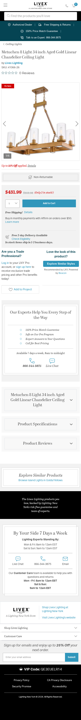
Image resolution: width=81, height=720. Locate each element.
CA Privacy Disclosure (59, 680)
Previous (4, 123)
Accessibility (59, 686)
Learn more (12, 222)
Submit (72, 657)
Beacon (62, 273)
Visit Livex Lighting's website (59, 617)
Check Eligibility (21, 239)
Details (32, 166)
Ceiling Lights (13, 44)
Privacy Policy (21, 680)
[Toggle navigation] (6, 5)
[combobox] (40, 16)
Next (77, 123)
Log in (5, 262)
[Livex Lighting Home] (40, 5)
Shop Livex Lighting (16, 628)
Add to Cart (49, 203)
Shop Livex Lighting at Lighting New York (55, 609)
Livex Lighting (14, 63)
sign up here (23, 266)
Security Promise (21, 686)
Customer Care (13, 636)
